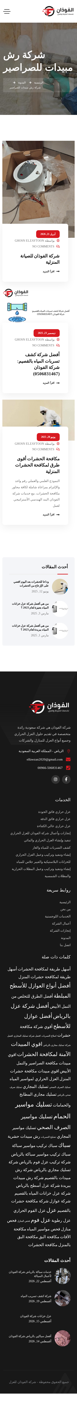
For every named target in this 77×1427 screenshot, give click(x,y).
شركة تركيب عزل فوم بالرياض (45, 1162)
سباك (64, 1145)
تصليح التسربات (48, 1137)
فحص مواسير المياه (43, 1229)
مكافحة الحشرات (42, 1244)
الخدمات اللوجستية (58, 916)
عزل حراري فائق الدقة (55, 819)
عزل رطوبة (61, 1220)
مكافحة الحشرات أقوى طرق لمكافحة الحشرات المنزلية (37, 465)
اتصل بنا (65, 945)
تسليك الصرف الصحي (60, 1087)
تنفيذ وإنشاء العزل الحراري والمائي (47, 840)
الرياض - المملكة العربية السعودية (41, 751)
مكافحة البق (49, 1237)
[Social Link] (66, 779)
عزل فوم (41, 1220)
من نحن (65, 909)
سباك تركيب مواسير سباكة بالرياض (41, 1154)
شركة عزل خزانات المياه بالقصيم (43, 1193)
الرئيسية (65, 902)
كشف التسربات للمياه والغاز (52, 847)
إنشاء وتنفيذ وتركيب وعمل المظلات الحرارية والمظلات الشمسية (41, 872)
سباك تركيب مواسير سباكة (34, 1145)
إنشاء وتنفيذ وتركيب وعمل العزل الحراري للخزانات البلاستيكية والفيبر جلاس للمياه (43, 858)
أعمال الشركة (61, 923)
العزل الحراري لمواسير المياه (34, 1079)
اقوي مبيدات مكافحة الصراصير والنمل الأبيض (39, 1062)
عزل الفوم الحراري (29, 1210)
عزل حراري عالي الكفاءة (54, 826)
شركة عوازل (60, 1201)
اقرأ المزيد (48, 271)
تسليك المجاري (35, 1086)
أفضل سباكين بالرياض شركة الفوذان (30, 1336)
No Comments (43, 246)
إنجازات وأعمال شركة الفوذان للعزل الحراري (40, 833)
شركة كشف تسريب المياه (36, 1296)
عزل (51, 1210)
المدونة (66, 938)
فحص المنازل (23, 1221)
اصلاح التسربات (48, 1036)
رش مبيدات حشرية (24, 1136)
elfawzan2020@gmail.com (45, 759)
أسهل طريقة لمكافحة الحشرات (44, 969)
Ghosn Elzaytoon (29, 240)
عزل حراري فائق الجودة (54, 812)
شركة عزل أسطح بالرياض (38, 1185)
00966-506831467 (50, 768)
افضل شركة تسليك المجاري (27, 1036)
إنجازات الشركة (60, 930)
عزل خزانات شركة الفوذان (35, 1316)
